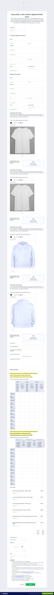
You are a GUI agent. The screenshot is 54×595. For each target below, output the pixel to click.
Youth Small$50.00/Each (13, 449)
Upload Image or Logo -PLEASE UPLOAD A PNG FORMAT (15, 219)
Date (10, 557)
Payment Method (13, 537)
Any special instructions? (15, 359)
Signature (12, 542)
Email (11, 66)
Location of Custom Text (15, 354)
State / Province (30, 59)
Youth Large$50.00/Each (13, 456)
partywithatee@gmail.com (27, 572)
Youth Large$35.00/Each (13, 400)
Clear (24, 550)
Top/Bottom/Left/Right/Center (27, 356)
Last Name (29, 43)
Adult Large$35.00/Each (13, 417)
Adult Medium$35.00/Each (13, 414)
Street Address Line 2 (13, 54)
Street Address (12, 88)
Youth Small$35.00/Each (13, 394)
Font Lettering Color (14, 346)
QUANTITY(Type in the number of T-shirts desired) (22, 386)
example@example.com (13, 70)
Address (11, 45)
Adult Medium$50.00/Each (13, 469)
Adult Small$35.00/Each (13, 410)
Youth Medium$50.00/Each (13, 453)
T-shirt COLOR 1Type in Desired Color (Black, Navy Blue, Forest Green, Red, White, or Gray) (17, 386)
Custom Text (12, 343)
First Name (11, 43)
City (10, 59)
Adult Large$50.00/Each (13, 473)
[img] (18, 547)
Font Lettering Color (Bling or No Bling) (16, 350)
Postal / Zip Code (12, 64)
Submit (30, 584)
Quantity (14, 499)
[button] (25, 30)
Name (11, 39)
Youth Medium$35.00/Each (13, 397)
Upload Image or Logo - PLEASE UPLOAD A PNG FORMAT (15, 162)
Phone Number (31, 66)
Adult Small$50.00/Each (13, 466)
